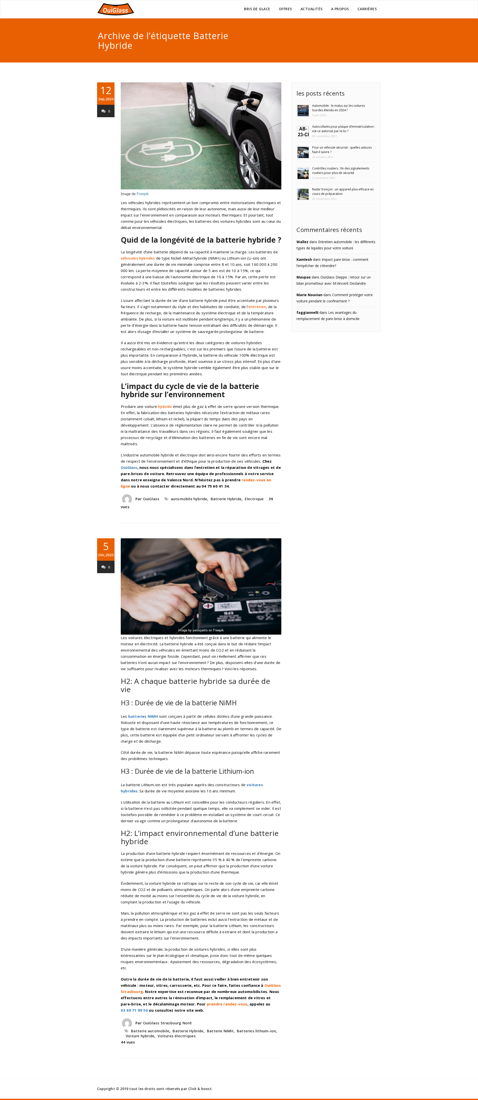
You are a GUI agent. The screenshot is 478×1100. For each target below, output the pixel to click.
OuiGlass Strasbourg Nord (167, 1022)
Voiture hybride (140, 1035)
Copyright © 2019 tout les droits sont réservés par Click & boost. (155, 1088)
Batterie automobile (150, 1030)
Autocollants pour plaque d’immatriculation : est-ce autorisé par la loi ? (343, 128)
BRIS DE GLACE (257, 8)
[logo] (115, 9)
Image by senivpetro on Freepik (201, 630)
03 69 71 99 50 (134, 1010)
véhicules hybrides (138, 258)
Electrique (254, 498)
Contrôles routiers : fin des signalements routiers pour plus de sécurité (340, 170)
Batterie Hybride (226, 498)
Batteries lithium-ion (256, 1030)
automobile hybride (189, 498)
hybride (165, 406)
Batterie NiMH (220, 1030)
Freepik (143, 193)
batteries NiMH (143, 716)
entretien (257, 306)
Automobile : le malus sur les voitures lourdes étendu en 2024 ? (338, 108)
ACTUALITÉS (311, 8)
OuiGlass (129, 467)
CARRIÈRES (367, 8)
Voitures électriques (177, 1035)
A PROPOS (340, 8)
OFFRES (285, 8)
